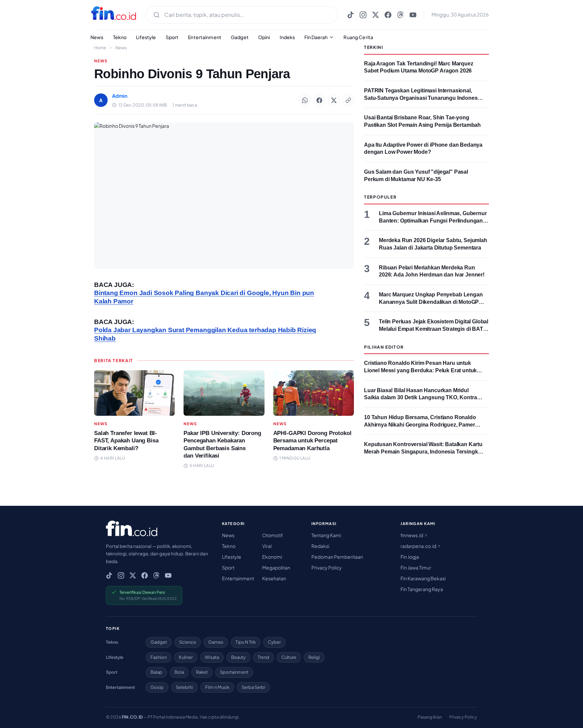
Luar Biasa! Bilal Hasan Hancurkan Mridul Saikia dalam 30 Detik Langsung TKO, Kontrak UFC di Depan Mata (422, 397)
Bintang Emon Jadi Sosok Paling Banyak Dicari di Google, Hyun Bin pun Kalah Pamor (204, 297)
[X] (375, 14)
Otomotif (272, 535)
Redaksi (320, 546)
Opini (264, 37)
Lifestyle (146, 37)
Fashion (158, 657)
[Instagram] (363, 14)
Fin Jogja (409, 557)
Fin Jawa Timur (415, 567)
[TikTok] (350, 14)
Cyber (274, 642)
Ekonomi (272, 557)
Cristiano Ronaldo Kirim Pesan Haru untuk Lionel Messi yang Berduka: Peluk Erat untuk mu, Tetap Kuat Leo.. (420, 370)
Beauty (238, 657)
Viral (267, 546)
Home (100, 47)
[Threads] (400, 14)
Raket (202, 672)
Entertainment (204, 37)
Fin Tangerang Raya (421, 589)
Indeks (287, 37)
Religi (314, 657)
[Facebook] (388, 14)
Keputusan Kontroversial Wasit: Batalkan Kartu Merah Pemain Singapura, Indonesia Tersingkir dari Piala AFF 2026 (423, 451)
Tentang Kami (326, 535)
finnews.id (412, 535)
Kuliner (186, 657)
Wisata (212, 657)
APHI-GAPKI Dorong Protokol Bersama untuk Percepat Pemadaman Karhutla (312, 440)
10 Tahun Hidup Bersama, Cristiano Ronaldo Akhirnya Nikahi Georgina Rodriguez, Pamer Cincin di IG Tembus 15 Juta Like (420, 424)
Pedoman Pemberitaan (337, 557)
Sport (172, 37)
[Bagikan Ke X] (333, 100)
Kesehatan (274, 578)
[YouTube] (413, 14)
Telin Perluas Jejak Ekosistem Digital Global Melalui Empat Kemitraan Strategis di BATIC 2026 (434, 329)
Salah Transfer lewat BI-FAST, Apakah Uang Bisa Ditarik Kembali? (126, 440)
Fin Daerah (316, 37)
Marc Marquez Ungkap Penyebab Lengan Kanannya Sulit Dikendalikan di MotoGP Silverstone (431, 302)
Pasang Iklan (430, 717)
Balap (156, 672)
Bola (179, 672)
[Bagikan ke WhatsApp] (304, 100)
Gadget (240, 37)
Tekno (120, 37)
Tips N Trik (245, 642)
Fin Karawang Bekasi (423, 578)
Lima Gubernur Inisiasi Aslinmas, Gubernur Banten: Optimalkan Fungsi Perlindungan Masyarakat (433, 220)
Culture (288, 657)
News (97, 37)
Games (215, 642)
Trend (263, 657)
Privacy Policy (326, 567)
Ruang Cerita (358, 37)
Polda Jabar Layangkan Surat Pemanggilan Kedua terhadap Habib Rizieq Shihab (205, 334)
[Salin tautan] (348, 100)
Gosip (157, 687)
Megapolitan (276, 567)
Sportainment (234, 672)
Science (187, 642)
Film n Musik (217, 687)
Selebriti (184, 687)
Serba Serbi (253, 687)
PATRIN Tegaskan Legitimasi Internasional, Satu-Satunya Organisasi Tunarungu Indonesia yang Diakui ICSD (423, 98)
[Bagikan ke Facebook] (319, 100)
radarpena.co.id (418, 546)
